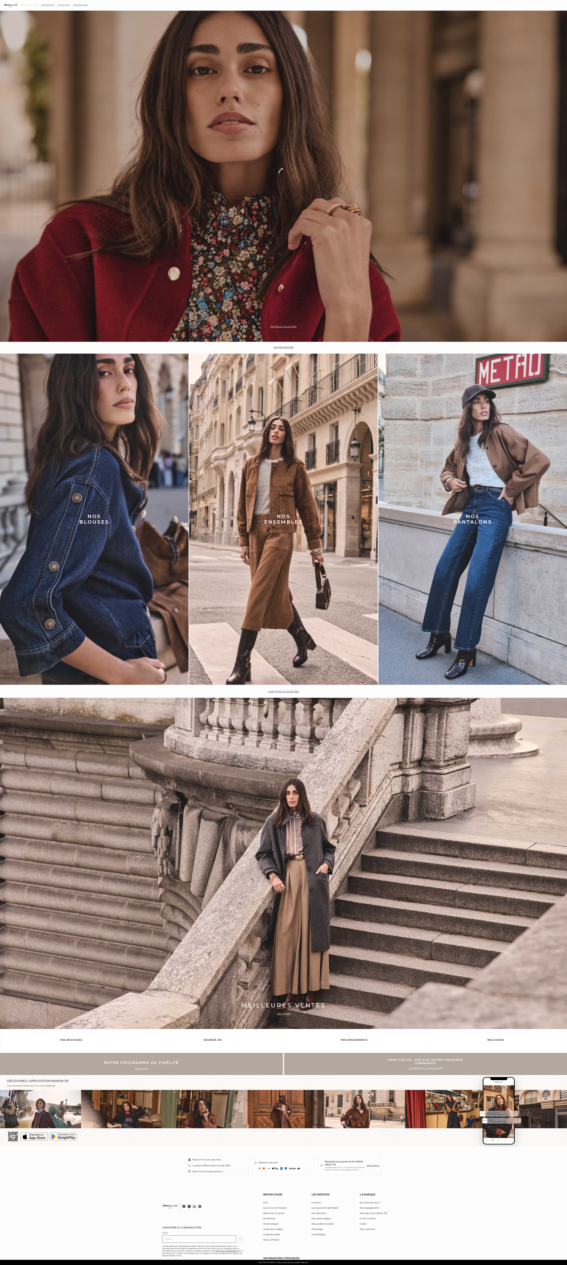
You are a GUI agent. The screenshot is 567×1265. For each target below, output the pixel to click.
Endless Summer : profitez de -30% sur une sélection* (283, 1262)
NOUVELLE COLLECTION (283, 1250)
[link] (29, 5)
